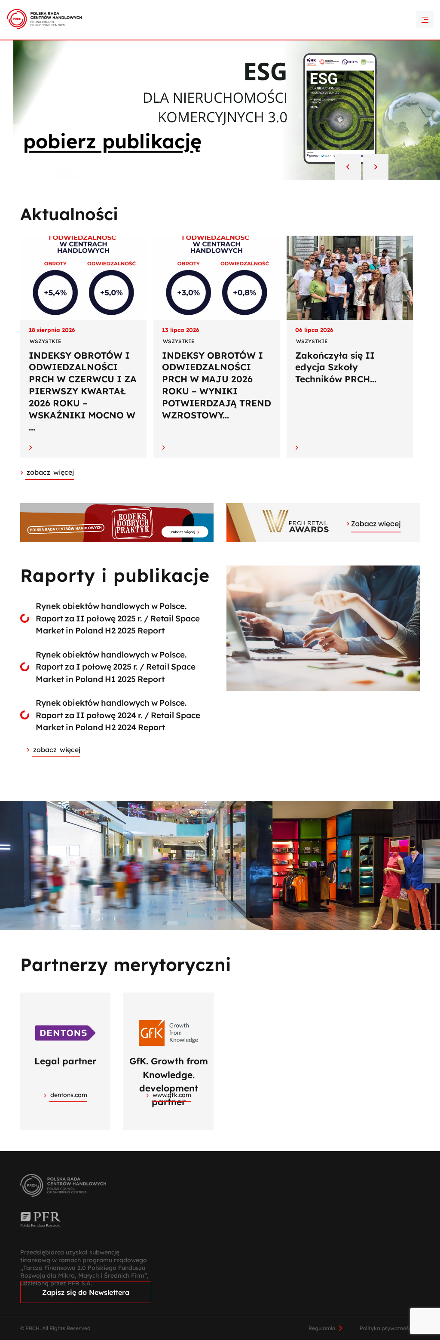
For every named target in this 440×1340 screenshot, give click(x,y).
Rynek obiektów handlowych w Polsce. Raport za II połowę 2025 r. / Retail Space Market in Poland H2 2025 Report (118, 618)
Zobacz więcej (56, 749)
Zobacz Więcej (50, 472)
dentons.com (68, 1095)
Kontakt (220, 21)
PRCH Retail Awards (220, 6)
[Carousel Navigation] (361, 167)
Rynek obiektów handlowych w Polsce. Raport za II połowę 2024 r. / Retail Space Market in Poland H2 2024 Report (118, 715)
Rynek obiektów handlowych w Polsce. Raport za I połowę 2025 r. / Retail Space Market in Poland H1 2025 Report (116, 666)
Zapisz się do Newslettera (85, 1292)
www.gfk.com (172, 1095)
